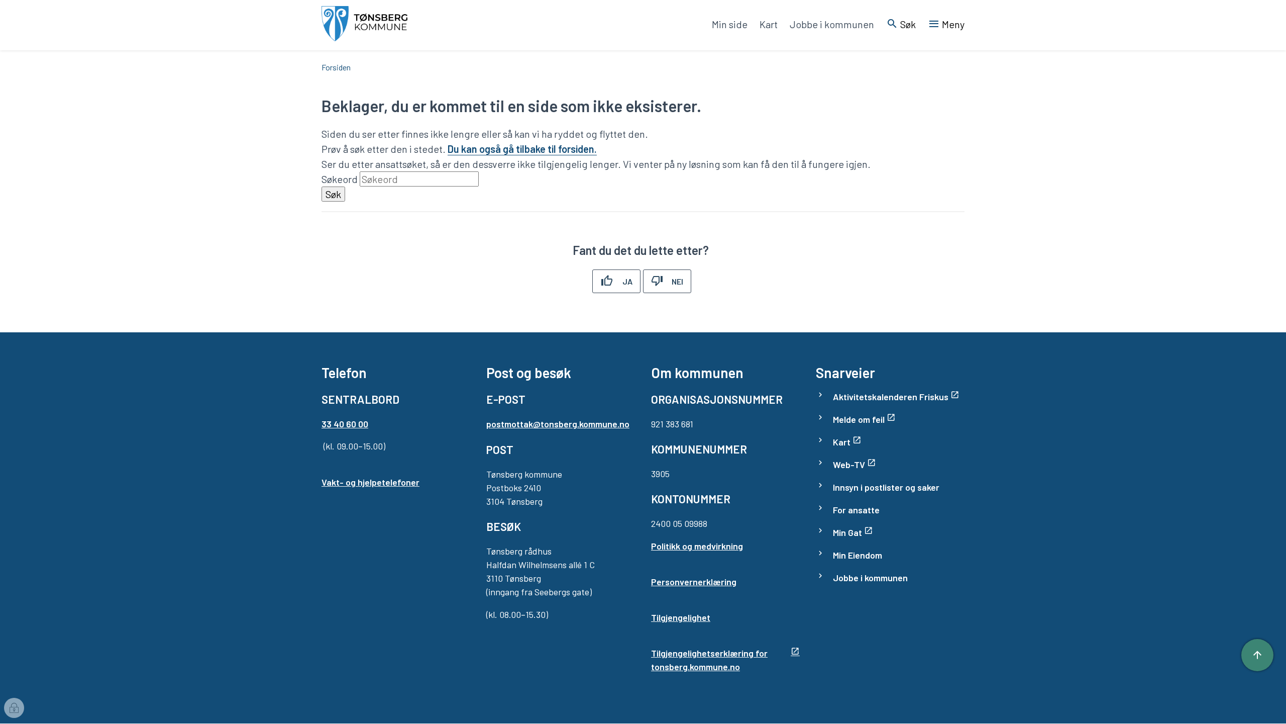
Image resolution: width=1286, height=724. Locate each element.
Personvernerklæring (693, 581)
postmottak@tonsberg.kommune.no (557, 423)
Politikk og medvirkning (697, 546)
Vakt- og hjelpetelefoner (370, 482)
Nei (677, 281)
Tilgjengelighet (680, 617)
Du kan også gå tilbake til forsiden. (522, 149)
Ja (627, 281)
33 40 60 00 (345, 423)
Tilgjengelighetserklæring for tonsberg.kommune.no (709, 660)
